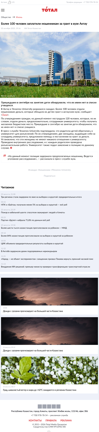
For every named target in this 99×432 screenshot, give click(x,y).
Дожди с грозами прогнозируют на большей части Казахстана (33, 311)
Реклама (66, 420)
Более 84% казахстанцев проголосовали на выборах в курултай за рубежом (37, 236)
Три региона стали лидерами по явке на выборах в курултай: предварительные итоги (41, 197)
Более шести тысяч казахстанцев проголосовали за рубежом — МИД (34, 228)
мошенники (44, 170)
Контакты (35, 420)
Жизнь (19, 17)
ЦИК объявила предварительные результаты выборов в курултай (32, 244)
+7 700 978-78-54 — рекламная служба (49, 415)
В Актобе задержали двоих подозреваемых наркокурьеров (29, 251)
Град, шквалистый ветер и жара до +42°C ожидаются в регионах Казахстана (39, 390)
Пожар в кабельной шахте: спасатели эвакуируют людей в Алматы (33, 212)
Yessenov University (62, 170)
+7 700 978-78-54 (90, 2)
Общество (6, 17)
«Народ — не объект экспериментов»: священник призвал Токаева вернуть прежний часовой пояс (47, 259)
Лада (4, 115)
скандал (33, 170)
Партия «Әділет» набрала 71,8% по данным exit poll (25, 220)
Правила (51, 420)
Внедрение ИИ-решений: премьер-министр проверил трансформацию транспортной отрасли (45, 267)
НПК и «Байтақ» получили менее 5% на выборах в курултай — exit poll (34, 205)
